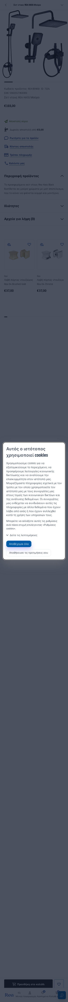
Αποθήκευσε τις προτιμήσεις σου (28, 552)
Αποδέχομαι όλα (19, 544)
